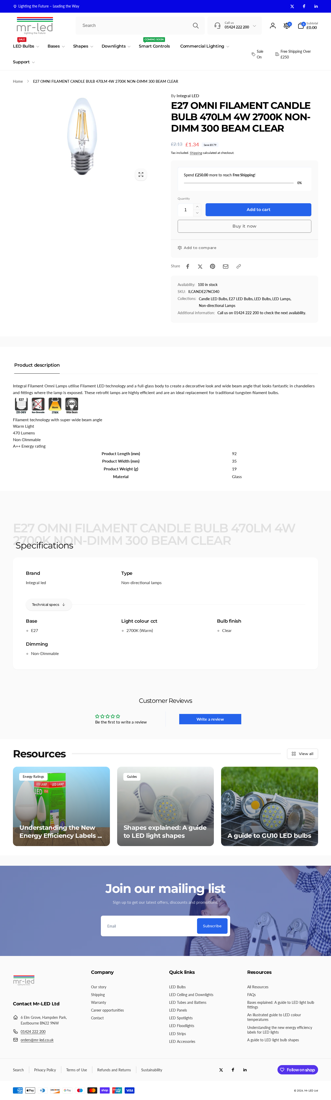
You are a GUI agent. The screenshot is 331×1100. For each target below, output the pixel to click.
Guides (132, 777)
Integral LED (185, 95)
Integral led (36, 582)
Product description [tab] (37, 365)
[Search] (196, 25)
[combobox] (140, 26)
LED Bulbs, (263, 299)
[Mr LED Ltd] (24, 989)
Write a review (210, 719)
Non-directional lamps (141, 582)
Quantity (184, 198)
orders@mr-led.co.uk (37, 1040)
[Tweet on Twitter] (200, 266)
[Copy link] (238, 266)
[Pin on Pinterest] (212, 266)
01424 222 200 (33, 1031)
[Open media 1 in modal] (81, 138)
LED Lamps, (281, 299)
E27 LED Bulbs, (241, 299)
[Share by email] (225, 266)
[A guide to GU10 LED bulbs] (269, 806)
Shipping (196, 153)
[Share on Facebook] (187, 266)
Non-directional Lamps (217, 305)
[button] (308, 25)
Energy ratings (33, 777)
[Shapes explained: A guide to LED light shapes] (165, 806)
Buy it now (244, 226)
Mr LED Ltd (311, 1090)
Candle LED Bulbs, (213, 299)
